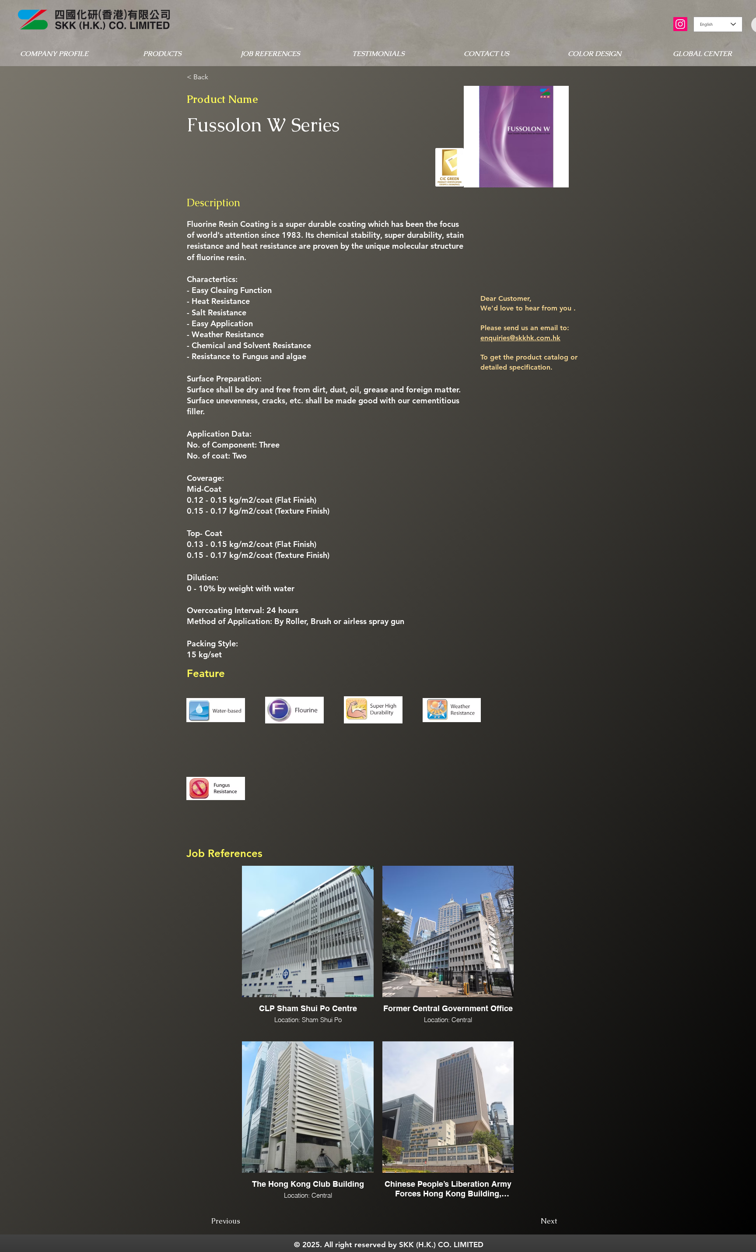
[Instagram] (680, 24)
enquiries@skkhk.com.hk (520, 338)
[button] (54, 53)
